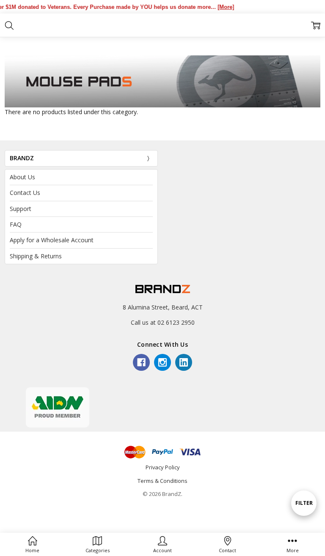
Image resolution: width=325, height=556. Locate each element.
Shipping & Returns (36, 256)
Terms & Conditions (162, 481)
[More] (220, 7)
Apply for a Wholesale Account (52, 240)
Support (20, 209)
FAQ (16, 224)
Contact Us (25, 193)
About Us (22, 177)
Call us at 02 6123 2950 (163, 322)
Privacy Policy (163, 467)
